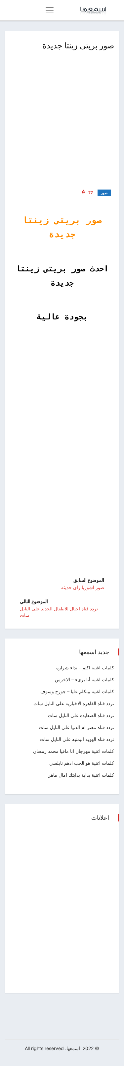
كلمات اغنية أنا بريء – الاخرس (84, 679)
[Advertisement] (62, 118)
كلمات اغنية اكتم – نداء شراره (85, 667)
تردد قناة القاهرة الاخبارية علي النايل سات (73, 703)
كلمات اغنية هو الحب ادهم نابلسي (81, 763)
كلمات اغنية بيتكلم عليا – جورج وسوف (77, 691)
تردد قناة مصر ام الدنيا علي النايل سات (76, 727)
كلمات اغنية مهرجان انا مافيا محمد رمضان (73, 751)
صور (104, 193)
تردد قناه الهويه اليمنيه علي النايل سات (77, 739)
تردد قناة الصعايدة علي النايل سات (81, 715)
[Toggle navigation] (50, 10)
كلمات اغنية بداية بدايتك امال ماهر (81, 775)
